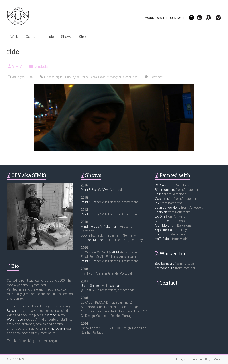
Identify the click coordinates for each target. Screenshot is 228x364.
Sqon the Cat (164, 230)
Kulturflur (109, 226)
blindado (49, 77)
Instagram (57, 328)
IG (188, 18)
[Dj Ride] (114, 86)
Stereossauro (164, 268)
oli (120, 77)
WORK (149, 18)
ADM (105, 189)
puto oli (127, 77)
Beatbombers (164, 263)
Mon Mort (162, 225)
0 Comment (156, 77)
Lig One (160, 216)
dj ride (67, 77)
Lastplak (114, 285)
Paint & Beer (89, 189)
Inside (49, 37)
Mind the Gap (90, 226)
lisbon (101, 77)
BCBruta (161, 185)
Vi (215, 18)
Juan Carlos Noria (167, 207)
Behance (13, 310)
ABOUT (162, 18)
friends (85, 77)
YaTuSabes (163, 239)
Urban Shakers (91, 285)
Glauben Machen (92, 240)
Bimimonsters (165, 189)
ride (135, 77)
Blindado (41, 66)
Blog (207, 359)
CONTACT (177, 18)
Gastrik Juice (164, 198)
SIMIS (17, 66)
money (114, 77)
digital (59, 77)
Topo (159, 234)
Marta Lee (162, 221)
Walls (14, 37)
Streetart (86, 37)
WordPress (15, 319)
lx (108, 77)
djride (76, 77)
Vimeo (51, 315)
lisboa (93, 77)
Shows (66, 37)
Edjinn (159, 194)
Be (197, 18)
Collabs (31, 37)
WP (206, 18)
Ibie (157, 203)
